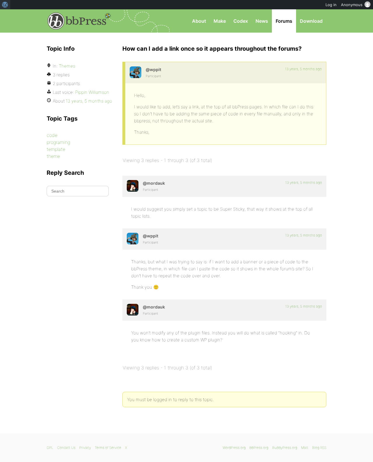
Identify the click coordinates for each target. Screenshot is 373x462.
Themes (67, 66)
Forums (284, 21)
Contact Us (66, 447)
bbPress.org (77, 21)
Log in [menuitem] (331, 4)
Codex (240, 21)
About (199, 21)
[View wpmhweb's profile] (135, 72)
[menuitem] (5, 4)
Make (220, 21)
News (262, 21)
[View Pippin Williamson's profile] (132, 186)
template (56, 149)
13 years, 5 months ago (303, 69)
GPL (50, 447)
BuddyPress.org (284, 447)
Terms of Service (108, 447)
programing (58, 142)
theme (53, 156)
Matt (304, 447)
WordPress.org (234, 447)
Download (311, 21)
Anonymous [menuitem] (352, 4)
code (52, 135)
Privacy (85, 447)
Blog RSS (319, 447)
